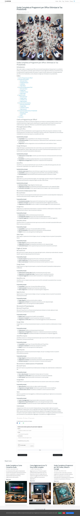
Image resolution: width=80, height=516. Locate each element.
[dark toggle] (74, 1)
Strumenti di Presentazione (24, 103)
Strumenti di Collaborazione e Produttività (27, 110)
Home (57, 1)
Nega (64, 513)
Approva (60, 513)
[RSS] (44, 509)
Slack (21, 115)
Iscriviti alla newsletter (39, 509)
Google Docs (23, 90)
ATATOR (8, 1)
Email (19, 432)
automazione (32, 418)
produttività (20, 418)
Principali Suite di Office (23, 79)
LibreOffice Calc (23, 100)
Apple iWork (22, 85)
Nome (19, 428)
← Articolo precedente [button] (22, 455)
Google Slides (23, 106)
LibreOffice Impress (24, 107)
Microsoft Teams (24, 112)
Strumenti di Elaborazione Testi (25, 87)
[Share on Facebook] (17, 423)
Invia (40, 450)
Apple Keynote (23, 109)
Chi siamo (67, 1)
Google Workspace (24, 82)
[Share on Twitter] (19, 423)
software (26, 418)
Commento (20, 436)
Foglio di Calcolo (21, 95)
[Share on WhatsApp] (23, 423)
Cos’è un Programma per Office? (25, 78)
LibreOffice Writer (24, 92)
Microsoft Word (23, 89)
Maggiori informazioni (69, 513)
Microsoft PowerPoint (25, 104)
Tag (63, 1)
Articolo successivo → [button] (58, 455)
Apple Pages (23, 93)
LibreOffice (22, 84)
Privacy (71, 1)
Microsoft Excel (23, 96)
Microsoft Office (23, 81)
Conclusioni (20, 117)
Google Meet (23, 114)
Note (60, 1)
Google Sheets (23, 98)
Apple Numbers (23, 101)
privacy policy (26, 441)
